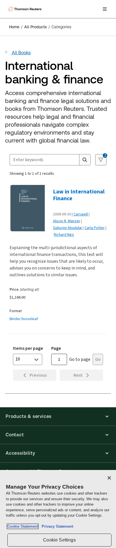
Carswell (80, 214)
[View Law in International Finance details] (29, 208)
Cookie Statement (22, 526)
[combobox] (44, 159)
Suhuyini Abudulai (67, 227)
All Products (35, 27)
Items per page (28, 348)
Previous (38, 375)
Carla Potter (94, 227)
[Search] (84, 159)
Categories (61, 27)
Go (98, 359)
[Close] (109, 478)
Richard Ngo (64, 234)
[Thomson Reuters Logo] (26, 9)
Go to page (79, 359)
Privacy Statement (56, 526)
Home (14, 27)
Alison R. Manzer (66, 221)
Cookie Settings (59, 540)
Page (56, 348)
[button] (58, 416)
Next (78, 375)
